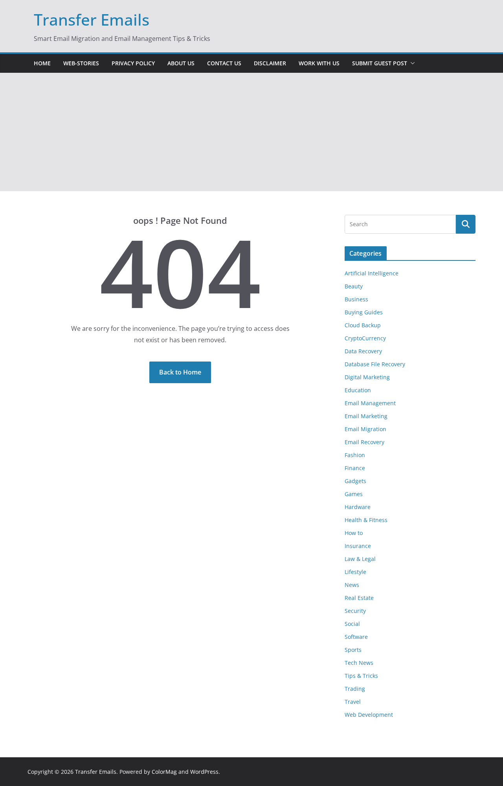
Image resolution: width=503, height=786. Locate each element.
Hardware (358, 507)
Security (355, 610)
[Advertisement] (251, 132)
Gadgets (355, 481)
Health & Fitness (366, 520)
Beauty (354, 286)
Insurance (358, 546)
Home (42, 63)
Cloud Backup (363, 325)
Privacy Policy (133, 63)
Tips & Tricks (361, 675)
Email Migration (365, 429)
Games (354, 494)
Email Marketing (366, 416)
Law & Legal (360, 559)
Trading (355, 688)
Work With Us (319, 63)
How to (354, 533)
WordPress (204, 771)
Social (352, 623)
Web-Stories (81, 63)
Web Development (369, 714)
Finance (355, 468)
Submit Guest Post (379, 63)
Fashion (355, 455)
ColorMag (164, 771)
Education (358, 390)
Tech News (359, 662)
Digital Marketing (367, 377)
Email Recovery (364, 442)
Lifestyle (355, 572)
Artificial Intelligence (371, 273)
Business (356, 299)
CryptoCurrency (365, 338)
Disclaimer (270, 63)
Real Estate (359, 597)
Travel (353, 701)
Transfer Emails (91, 19)
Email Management (370, 403)
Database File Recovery (375, 364)
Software (356, 636)
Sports (353, 649)
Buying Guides (364, 312)
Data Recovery (363, 351)
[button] (411, 63)
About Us (181, 63)
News (352, 585)
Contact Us (224, 63)
